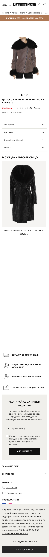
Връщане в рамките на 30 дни (26, 376)
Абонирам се (24, 451)
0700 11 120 (11, 487)
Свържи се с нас (14, 493)
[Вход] (39, 5)
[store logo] (24, 4)
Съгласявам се (24, 549)
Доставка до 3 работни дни (25, 355)
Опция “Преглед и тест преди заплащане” (26, 365)
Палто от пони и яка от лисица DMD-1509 (23, 230)
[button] (22, 95)
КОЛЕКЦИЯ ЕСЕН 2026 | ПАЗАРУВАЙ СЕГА (24, 18)
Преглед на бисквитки (24, 541)
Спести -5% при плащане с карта (28, 387)
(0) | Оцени (35, 108)
